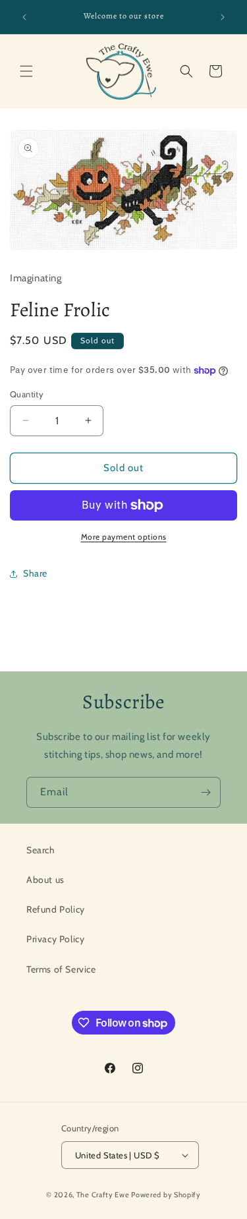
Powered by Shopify (166, 1194)
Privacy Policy (55, 939)
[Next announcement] (222, 17)
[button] (26, 71)
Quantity (26, 394)
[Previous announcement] (24, 17)
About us (45, 880)
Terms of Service (61, 969)
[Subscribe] (205, 792)
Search (40, 850)
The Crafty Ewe (103, 1194)
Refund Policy (55, 909)
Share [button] (35, 573)
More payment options (124, 537)
